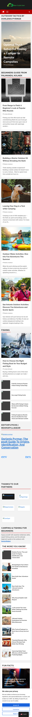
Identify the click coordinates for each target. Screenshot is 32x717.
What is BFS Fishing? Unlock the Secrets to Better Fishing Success (20, 405)
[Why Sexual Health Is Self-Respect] (6, 598)
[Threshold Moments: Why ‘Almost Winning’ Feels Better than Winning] (6, 642)
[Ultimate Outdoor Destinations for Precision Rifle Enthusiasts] (6, 620)
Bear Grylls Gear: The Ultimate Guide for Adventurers (18, 588)
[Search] (29, 12)
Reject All (16, 713)
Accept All (16, 705)
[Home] (3, 12)
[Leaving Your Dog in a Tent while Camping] (16, 191)
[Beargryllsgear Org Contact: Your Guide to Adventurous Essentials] (6, 566)
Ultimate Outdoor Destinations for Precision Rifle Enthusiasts (19, 620)
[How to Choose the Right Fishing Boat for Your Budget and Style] (16, 345)
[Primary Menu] (8, 12)
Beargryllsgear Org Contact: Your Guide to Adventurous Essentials (20, 566)
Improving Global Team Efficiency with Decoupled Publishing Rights (19, 652)
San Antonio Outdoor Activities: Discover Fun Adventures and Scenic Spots (16, 307)
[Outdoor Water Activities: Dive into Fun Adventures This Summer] (16, 238)
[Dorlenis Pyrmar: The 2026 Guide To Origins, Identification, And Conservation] (6, 554)
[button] (28, 457)
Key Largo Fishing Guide (19, 395)
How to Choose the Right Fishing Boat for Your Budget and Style (15, 363)
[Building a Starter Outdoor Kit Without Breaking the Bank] (16, 143)
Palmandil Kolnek (9, 65)
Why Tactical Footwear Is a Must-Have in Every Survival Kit (20, 631)
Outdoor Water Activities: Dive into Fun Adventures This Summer (15, 256)
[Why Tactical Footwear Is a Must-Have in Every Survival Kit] (6, 631)
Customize (16, 709)
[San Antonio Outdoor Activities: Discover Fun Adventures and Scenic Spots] (16, 289)
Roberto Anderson (8, 164)
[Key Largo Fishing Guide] (5, 395)
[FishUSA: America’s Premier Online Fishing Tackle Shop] (5, 384)
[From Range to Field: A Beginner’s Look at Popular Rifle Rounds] (16, 90)
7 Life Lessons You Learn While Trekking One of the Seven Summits (19, 609)
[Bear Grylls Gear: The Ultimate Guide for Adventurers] (6, 588)
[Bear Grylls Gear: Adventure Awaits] (6, 577)
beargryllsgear (6, 541)
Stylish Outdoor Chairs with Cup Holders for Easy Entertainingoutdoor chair (17, 53)
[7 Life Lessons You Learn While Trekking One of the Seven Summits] (6, 609)
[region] (16, 702)
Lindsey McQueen (8, 114)
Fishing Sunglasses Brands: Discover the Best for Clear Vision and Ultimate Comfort (20, 416)
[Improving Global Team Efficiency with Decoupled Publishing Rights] (6, 653)
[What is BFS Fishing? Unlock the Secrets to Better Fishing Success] (5, 405)
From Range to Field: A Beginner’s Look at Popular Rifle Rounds (14, 108)
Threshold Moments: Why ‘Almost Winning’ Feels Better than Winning (19, 642)
